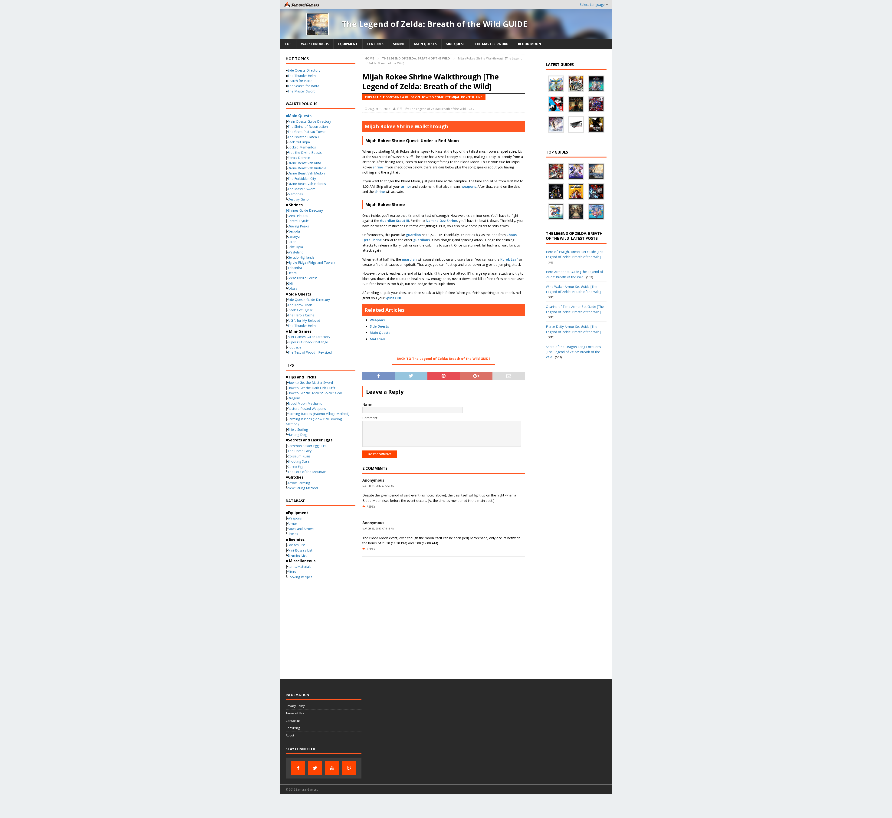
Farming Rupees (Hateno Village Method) (318, 413)
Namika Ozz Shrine (441, 220)
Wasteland (295, 252)
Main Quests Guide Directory (309, 121)
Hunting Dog (297, 434)
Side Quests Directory (304, 70)
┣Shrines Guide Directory (304, 210)
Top (288, 44)
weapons (469, 186)
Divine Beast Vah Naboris (307, 183)
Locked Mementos (302, 147)
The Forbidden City (302, 178)
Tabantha (295, 268)
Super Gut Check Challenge (308, 342)
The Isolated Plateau (303, 137)
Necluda (294, 231)
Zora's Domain (299, 157)
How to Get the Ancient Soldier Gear (315, 393)
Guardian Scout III (394, 220)
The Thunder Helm (302, 75)
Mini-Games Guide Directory (309, 337)
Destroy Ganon (299, 199)
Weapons (377, 320)
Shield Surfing (298, 429)
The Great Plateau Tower (307, 131)
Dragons (294, 398)
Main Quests (425, 44)
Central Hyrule (298, 221)
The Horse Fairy (300, 451)
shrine (378, 167)
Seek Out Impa (299, 142)
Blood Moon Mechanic (305, 403)
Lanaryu (294, 236)
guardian (413, 235)
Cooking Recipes (300, 577)
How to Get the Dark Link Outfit (311, 388)
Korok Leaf (509, 259)
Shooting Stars (299, 461)
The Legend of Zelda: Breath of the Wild (438, 109)
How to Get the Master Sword (310, 382)
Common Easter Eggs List (307, 445)
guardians (421, 240)
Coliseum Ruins (299, 456)
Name (367, 404)
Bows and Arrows (301, 528)
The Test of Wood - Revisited (310, 352)
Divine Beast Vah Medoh (306, 173)
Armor (292, 523)
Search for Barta (300, 81)
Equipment (348, 44)
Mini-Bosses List (300, 550)
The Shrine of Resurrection (308, 126)
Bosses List (296, 545)
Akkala (292, 288)
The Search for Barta (303, 86)
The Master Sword (491, 44)
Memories (295, 194)
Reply (371, 506)
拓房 (400, 109)
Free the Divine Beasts (305, 152)
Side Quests (379, 326)
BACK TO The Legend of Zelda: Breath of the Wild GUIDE (443, 358)
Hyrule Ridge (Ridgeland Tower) (311, 262)
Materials (377, 339)
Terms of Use (295, 713)
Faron (292, 242)
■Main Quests (299, 115)
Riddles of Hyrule (300, 310)
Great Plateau (298, 216)
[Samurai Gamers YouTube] (332, 768)
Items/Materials (299, 566)
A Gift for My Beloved (304, 320)
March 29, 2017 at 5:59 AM (378, 486)
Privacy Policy (295, 706)
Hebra (292, 273)
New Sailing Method (303, 488)
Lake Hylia (295, 247)
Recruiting (293, 728)
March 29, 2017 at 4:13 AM (378, 528)
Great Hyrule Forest (302, 278)
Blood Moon (529, 44)
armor (406, 186)
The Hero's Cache (301, 315)
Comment (369, 418)
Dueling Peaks (298, 226)
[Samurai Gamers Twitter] (315, 768)
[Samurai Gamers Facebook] (298, 768)
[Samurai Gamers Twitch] (349, 768)
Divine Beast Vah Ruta (304, 163)
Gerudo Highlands (301, 257)
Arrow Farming (299, 483)
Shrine (399, 44)
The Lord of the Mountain (307, 472)
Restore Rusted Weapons (307, 408)
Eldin (291, 283)
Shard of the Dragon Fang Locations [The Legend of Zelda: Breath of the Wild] (573, 352)
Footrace (294, 347)
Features (375, 44)
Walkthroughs (315, 44)
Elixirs (292, 571)
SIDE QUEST (455, 44)
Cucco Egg (295, 466)
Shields (293, 534)
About (290, 735)
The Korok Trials (300, 305)
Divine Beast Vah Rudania (307, 168)
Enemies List (297, 555)
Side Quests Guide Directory (309, 299)
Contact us (293, 721)
